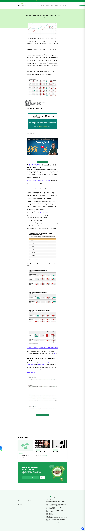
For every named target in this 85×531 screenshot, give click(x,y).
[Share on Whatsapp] (1, 450)
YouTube (28, 499)
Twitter (28, 497)
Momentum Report (58, 5)
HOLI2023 (31, 131)
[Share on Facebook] (1, 447)
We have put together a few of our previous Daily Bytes (38, 180)
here (54, 353)
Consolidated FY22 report (45, 212)
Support (64, 5)
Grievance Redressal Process (39, 522)
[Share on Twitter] (1, 449)
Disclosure (56, 522)
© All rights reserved (21, 522)
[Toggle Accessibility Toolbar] (82, 528)
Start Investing (81, 5)
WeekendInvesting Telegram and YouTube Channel (33, 104)
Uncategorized (46, 12)
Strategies (37, 5)
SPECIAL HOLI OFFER (29, 101)
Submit (42, 477)
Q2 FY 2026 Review (57, 451)
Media (19, 503)
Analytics (42, 5)
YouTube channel (40, 364)
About (32, 5)
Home (37, 12)
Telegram (29, 500)
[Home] (22, 5)
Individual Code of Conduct (49, 522)
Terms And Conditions (29, 522)
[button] (42, 415)
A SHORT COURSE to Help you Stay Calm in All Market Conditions (35, 102)
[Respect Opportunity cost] (25, 445)
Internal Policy (61, 522)
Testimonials (47, 5)
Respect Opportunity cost (24, 455)
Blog (52, 5)
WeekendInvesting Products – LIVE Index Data (33, 103)
